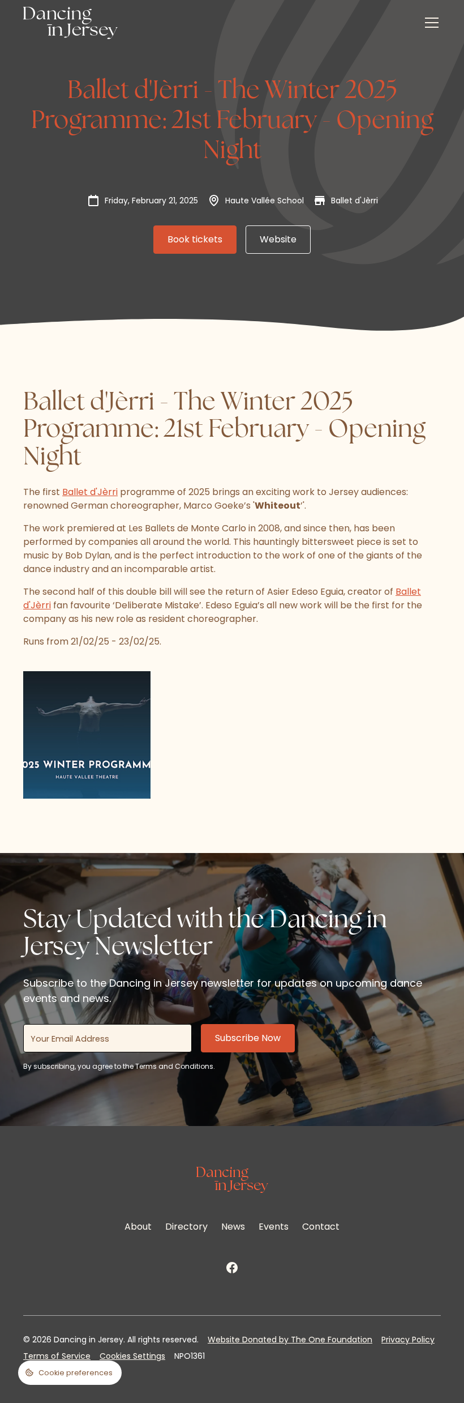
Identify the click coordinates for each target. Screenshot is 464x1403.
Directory (186, 1226)
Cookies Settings (132, 1356)
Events (274, 1226)
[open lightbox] (87, 735)
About (138, 1226)
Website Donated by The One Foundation (290, 1339)
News (233, 1226)
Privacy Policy (408, 1339)
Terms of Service (57, 1356)
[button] (429, 22)
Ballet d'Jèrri (90, 491)
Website (278, 239)
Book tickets (194, 239)
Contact (321, 1226)
